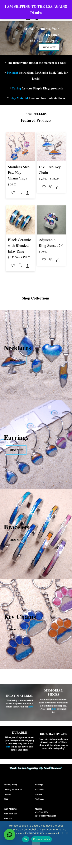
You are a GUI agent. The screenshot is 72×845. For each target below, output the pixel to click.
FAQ (6, 799)
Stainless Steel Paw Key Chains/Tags (19, 172)
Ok (25, 839)
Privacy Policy (10, 784)
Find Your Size (10, 813)
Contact (7, 794)
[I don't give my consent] (67, 833)
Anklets (38, 794)
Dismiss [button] (36, 12)
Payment (12, 72)
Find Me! (8, 818)
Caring (16, 88)
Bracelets (39, 789)
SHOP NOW (49, 47)
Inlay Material (18, 98)
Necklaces (39, 799)
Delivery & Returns (13, 789)
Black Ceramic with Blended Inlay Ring (19, 245)
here (54, 708)
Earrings (39, 784)
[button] (9, 834)
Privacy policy (41, 839)
